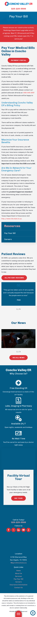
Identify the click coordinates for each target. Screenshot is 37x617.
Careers (18, 582)
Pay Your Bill (18, 579)
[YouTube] (23, 530)
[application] (18, 338)
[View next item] (23, 309)
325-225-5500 (18, 9)
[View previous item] (13, 309)
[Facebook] (8, 530)
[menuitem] (18, 570)
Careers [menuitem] (8, 239)
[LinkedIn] (18, 530)
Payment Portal (18, 60)
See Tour (18, 498)
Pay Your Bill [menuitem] (9, 233)
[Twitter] (13, 530)
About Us (18, 573)
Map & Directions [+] (18, 563)
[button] (32, 612)
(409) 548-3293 (28, 93)
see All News (18, 358)
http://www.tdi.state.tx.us (11, 219)
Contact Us (18, 587)
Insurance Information (18, 585)
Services (18, 576)
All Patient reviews (14, 278)
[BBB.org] (28, 530)
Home (18, 571)
